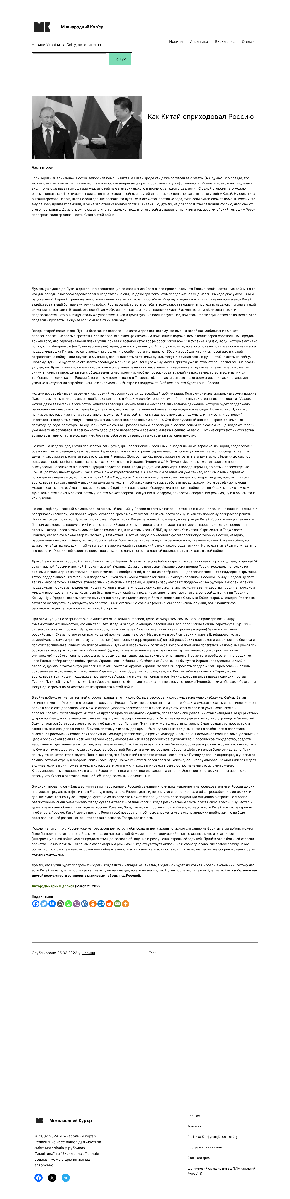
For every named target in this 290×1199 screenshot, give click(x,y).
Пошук (120, 59)
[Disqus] (145, 1027)
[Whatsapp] (68, 903)
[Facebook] (35, 903)
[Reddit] (109, 903)
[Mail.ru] (84, 903)
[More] (125, 903)
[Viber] (76, 903)
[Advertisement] (145, 249)
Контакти (194, 1126)
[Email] (117, 903)
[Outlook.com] (101, 903)
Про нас (193, 1116)
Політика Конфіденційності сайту (212, 1137)
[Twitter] (44, 903)
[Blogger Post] (60, 903)
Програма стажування (205, 1147)
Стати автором (198, 1158)
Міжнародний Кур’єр (82, 26)
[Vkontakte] (52, 903)
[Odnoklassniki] (93, 903)
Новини (88, 953)
